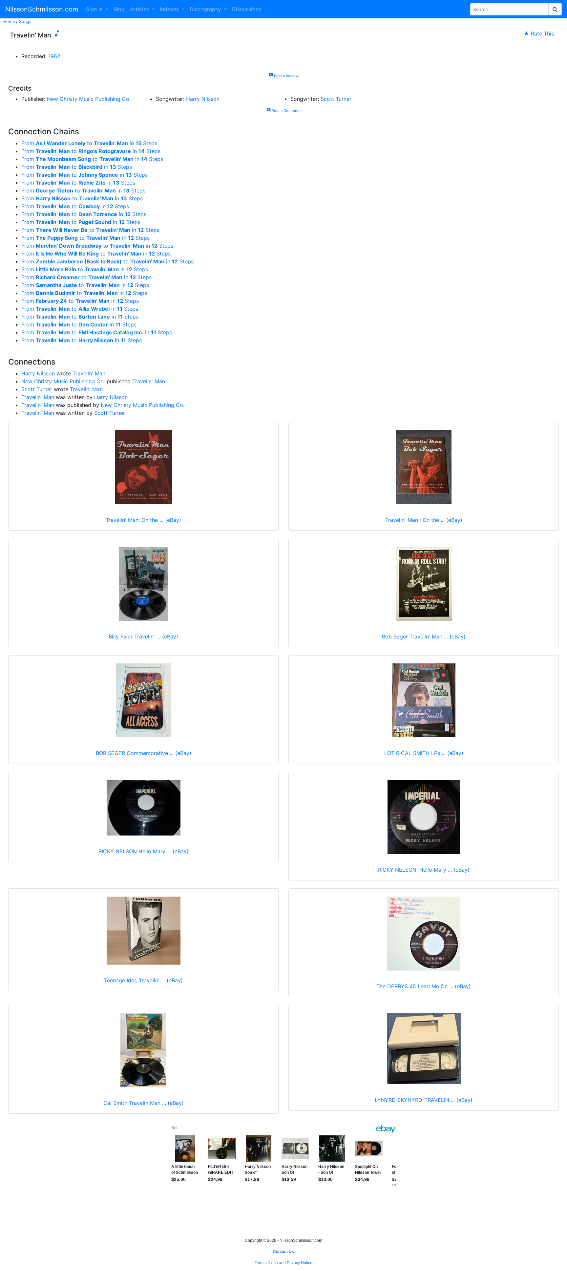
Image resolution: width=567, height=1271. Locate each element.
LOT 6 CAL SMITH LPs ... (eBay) (423, 753)
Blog (119, 9)
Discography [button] (206, 9)
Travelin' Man (89, 373)
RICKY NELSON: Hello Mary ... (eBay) (424, 869)
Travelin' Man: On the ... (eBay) (143, 520)
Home (9, 21)
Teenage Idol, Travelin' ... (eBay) (143, 980)
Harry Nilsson (203, 99)
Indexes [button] (170, 9)
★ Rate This (539, 33)
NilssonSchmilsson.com (41, 9)
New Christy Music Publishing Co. (89, 99)
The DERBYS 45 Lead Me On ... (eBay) (423, 986)
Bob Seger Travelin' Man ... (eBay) (424, 636)
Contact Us (283, 1251)
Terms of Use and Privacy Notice (283, 1262)
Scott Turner (336, 99)
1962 (54, 56)
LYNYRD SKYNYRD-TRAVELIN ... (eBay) (423, 1100)
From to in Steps (89, 143)
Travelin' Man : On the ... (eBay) (423, 520)
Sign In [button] (95, 9)
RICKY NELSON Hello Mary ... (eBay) (143, 851)
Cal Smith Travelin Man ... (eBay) (143, 1103)
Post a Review (284, 76)
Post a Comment (283, 110)
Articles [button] (140, 9)
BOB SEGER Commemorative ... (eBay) (143, 753)
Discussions (246, 9)
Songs (25, 21)
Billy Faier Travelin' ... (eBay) (143, 636)
